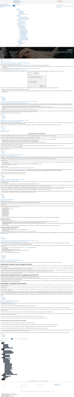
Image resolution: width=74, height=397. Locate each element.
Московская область (23, 33)
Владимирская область (23, 31)
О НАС (3, 343)
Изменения (4, 99)
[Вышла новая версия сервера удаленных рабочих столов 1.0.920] (11, 64)
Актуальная (4, 256)
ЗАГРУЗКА (18, 15)
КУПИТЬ (18, 16)
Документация (21, 43)
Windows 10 (4, 298)
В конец (25, 338)
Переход (3, 118)
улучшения (56, 284)
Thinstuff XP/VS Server (22, 21)
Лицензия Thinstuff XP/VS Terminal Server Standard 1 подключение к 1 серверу (15, 169)
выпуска (41, 270)
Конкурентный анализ (22, 23)
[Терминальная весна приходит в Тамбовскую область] (9, 180)
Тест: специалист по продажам (8, 373)
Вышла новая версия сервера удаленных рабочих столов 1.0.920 (15, 63)
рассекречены (54, 292)
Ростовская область (23, 36)
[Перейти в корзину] (57, 4)
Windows (48, 265)
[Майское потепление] (4, 131)
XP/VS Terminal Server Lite (7, 350)
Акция (3, 177)
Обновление (4, 98)
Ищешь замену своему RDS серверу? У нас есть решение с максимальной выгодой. (19, 101)
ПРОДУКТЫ (19, 20)
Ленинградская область (24, 32)
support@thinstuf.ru (57, 385)
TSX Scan (21, 388)
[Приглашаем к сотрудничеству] (6, 200)
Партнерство (4, 238)
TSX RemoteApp (39, 386)
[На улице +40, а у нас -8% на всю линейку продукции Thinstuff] (11, 121)
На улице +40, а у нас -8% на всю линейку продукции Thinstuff (14, 120)
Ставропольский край (23, 37)
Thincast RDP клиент (22, 22)
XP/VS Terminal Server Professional (24, 18)
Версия (3, 257)
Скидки (3, 197)
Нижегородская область (24, 34)
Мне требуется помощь (22, 42)
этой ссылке (26, 247)
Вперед (22, 338)
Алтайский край (22, 28)
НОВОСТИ (18, 46)
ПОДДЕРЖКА (19, 41)
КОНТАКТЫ (3, 378)
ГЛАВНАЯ (18, 9)
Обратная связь (21, 11)
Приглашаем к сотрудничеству (7, 199)
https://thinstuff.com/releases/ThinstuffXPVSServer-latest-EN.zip (30, 68)
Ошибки (3, 336)
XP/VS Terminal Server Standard (23, 17)
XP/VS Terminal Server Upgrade (23, 19)
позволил (63, 294)
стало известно (26, 291)
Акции (3, 196)
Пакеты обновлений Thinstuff (24, 386)
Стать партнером (21, 25)
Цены (3, 127)
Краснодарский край (8, 366)
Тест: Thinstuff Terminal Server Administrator (10, 374)
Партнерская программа (7, 358)
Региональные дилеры (6, 362)
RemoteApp (21, 389)
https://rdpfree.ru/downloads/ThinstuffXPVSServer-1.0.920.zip (17, 69)
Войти (59, 0)
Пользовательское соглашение (24, 14)
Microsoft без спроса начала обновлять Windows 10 (12, 260)
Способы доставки (21, 13)
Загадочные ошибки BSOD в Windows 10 (10, 300)
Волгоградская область (24, 30)
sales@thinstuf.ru (17, 1)
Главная (5, 59)
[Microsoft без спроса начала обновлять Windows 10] (9, 261)
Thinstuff (3, 115)
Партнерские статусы (22, 26)
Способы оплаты (21, 12)
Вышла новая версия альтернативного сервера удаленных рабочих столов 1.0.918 (19, 240)
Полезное (20, 44)
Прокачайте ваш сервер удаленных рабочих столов (12, 154)
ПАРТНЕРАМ (3, 357)
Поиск (13, 4)
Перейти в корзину (71, 6)
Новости (3, 97)
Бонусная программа (22, 27)
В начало (2, 338)
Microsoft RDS (4, 116)
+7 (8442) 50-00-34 (17, 0)
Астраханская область (23, 29)
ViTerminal (3, 117)
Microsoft (3, 297)
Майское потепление (5, 130)
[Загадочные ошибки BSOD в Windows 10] (7, 302)
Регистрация (60, 1)
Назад (6, 338)
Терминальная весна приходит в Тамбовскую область (13, 179)
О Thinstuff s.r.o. (21, 10)
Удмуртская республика (24, 38)
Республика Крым (23, 35)
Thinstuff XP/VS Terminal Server (41, 384)
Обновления (4, 299)
